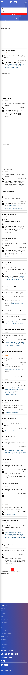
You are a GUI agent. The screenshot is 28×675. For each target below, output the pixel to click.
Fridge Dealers (16, 345)
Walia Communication (9, 418)
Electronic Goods (9, 342)
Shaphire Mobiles (7, 459)
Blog (2, 616)
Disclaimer (3, 639)
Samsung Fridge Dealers (16, 343)
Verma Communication (9, 502)
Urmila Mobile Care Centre (10, 400)
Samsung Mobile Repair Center (12, 537)
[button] (13, 2)
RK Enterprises (7, 169)
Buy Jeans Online (14, 394)
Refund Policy (4, 644)
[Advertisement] (14, 39)
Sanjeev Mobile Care (8, 545)
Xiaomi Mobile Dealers (18, 65)
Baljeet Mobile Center (9, 238)
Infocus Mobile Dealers (15, 205)
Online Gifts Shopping (10, 391)
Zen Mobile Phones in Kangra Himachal (8, 22)
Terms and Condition (6, 633)
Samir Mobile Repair (8, 437)
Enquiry (6, 323)
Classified (3, 613)
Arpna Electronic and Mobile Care (13, 329)
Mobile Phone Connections (15, 277)
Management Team (6, 625)
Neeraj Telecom (7, 98)
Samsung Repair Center (18, 535)
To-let (2, 611)
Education (3, 608)
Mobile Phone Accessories (15, 208)
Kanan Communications (10, 520)
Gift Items (13, 368)
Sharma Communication (10, 483)
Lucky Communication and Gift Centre (12, 352)
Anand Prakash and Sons (10, 287)
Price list (3, 642)
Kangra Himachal (7, 20)
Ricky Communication (9, 214)
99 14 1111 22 (10, 654)
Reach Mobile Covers (14, 64)
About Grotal (4, 622)
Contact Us (3, 647)
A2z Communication (8, 50)
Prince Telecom (7, 262)
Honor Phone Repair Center (15, 454)
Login (25, 2)
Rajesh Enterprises (8, 191)
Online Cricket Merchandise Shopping (14, 389)
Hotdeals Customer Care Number (13, 377)
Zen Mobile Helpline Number (16, 323)
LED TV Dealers (17, 342)
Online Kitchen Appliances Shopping (13, 387)
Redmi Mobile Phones (19, 185)
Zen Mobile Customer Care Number (13, 311)
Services (3, 627)
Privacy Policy (4, 636)
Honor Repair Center (10, 452)
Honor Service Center (17, 450)
